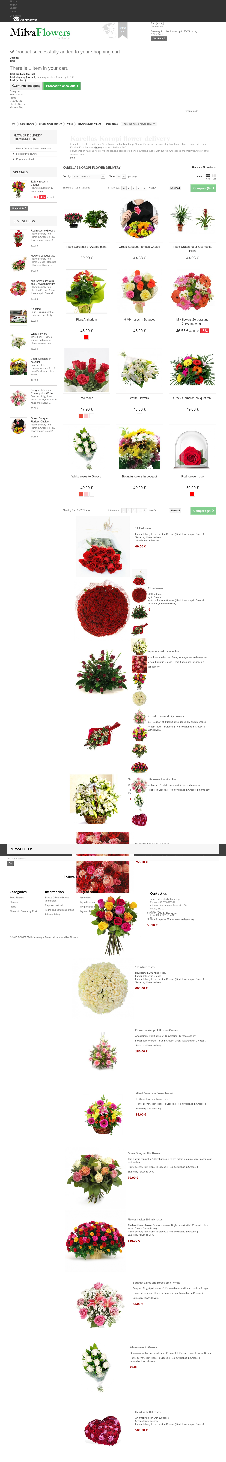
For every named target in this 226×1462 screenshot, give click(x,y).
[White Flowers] (18, 341)
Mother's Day (16, 107)
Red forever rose (192, 476)
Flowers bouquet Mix (43, 255)
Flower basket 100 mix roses (145, 1219)
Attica (70, 124)
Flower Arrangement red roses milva (156, 651)
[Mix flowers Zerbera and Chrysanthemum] (18, 288)
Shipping (36, 308)
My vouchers (87, 911)
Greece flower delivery (50, 124)
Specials (20, 172)
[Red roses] (86, 370)
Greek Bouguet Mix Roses (144, 1153)
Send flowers (16, 94)
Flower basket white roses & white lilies (152, 779)
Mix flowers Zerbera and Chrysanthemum (43, 282)
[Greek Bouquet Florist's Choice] (18, 426)
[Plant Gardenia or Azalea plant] (86, 219)
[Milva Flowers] (42, 32)
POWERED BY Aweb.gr (30, 937)
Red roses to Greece (43, 230)
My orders (85, 897)
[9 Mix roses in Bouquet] (139, 291)
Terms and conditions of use (59, 910)
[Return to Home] (13, 124)
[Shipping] (18, 316)
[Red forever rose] (192, 448)
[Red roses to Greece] (18, 238)
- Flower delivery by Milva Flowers (60, 937)
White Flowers (39, 333)
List (214, 179)
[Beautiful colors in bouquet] (18, 366)
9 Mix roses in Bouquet (139, 319)
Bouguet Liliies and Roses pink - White (42, 392)
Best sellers (24, 221)
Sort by (67, 176)
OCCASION (16, 101)
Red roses (86, 398)
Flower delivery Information (27, 137)
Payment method (25, 159)
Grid (208, 179)
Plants (13, 97)
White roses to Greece (86, 476)
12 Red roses (143, 528)
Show (112, 176)
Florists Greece (17, 104)
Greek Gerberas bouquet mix (192, 398)
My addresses (87, 902)
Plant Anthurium (86, 319)
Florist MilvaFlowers (26, 154)
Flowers (14, 902)
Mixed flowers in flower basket (154, 1093)
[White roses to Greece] (86, 448)
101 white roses (144, 966)
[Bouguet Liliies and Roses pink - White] (18, 398)
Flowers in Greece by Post (23, 911)
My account (89, 892)
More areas (112, 124)
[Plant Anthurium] (86, 291)
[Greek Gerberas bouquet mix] (192, 370)
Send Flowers (27, 124)
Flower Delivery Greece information (34, 148)
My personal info (88, 906)
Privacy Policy (52, 914)
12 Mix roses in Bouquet (39, 183)
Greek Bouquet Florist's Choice (40, 420)
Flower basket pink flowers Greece (156, 1030)
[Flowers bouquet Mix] (18, 263)
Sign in (13, 1)
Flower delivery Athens (89, 124)
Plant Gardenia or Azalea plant (86, 246)
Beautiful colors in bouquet (139, 476)
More (72, 157)
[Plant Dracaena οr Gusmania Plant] (192, 219)
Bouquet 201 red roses (149, 588)
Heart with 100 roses (147, 1412)
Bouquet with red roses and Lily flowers (159, 716)
